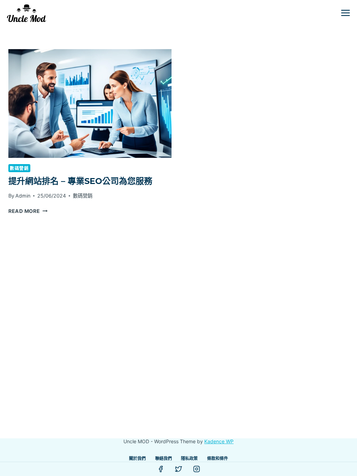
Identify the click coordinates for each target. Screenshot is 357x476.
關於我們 (137, 458)
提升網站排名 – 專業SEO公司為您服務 (80, 181)
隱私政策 (189, 458)
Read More (27, 211)
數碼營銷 (19, 168)
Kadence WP (219, 441)
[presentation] (90, 103)
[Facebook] (161, 469)
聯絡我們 (163, 458)
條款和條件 (217, 458)
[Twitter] (178, 469)
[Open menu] (345, 13)
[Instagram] (197, 469)
